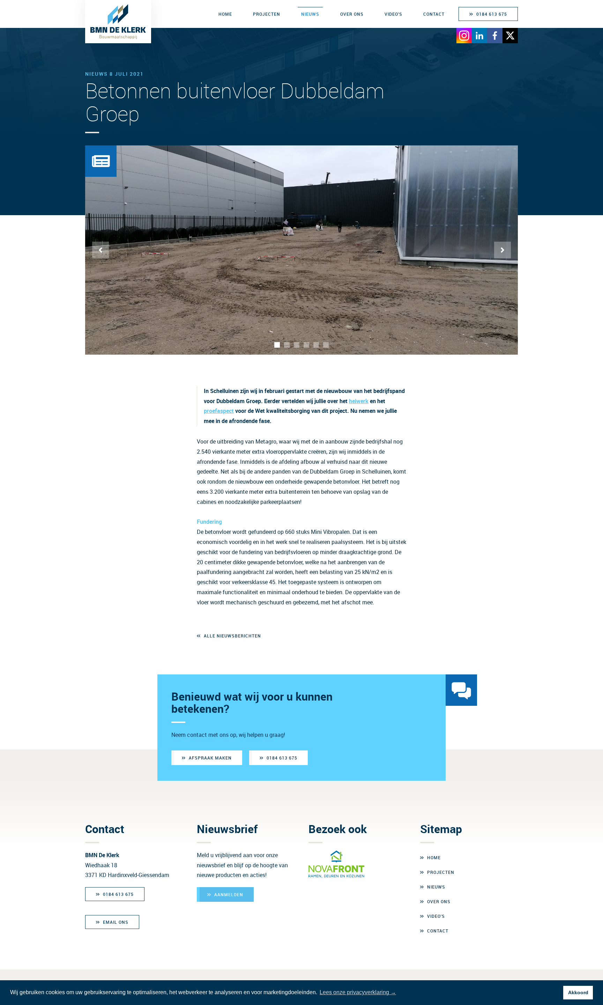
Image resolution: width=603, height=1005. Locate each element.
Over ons (352, 14)
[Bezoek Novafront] (336, 864)
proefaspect (219, 411)
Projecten (266, 14)
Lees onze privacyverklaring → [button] (358, 992)
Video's (393, 14)
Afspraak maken (210, 758)
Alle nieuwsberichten (232, 635)
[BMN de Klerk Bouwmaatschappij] (118, 21)
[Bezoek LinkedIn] (479, 35)
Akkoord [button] (578, 992)
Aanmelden (228, 894)
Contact (434, 14)
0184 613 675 (491, 14)
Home (225, 14)
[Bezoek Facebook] (494, 35)
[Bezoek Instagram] (464, 35)
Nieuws (310, 14)
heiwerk (358, 401)
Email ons (115, 922)
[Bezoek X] (510, 35)
